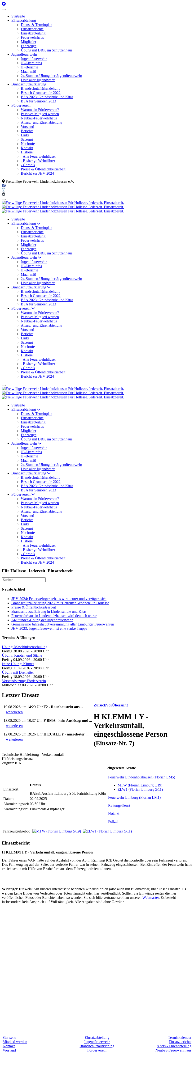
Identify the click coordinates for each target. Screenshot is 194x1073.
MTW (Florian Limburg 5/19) (140, 785)
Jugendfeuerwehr (97, 1042)
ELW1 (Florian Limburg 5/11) (140, 789)
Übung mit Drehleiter (18, 672)
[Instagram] (3, 190)
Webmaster (150, 898)
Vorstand (9, 1050)
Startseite (9, 1037)
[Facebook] (4, 186)
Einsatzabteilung (97, 1037)
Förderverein (96, 1050)
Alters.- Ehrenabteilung (174, 1046)
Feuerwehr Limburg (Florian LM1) (134, 797)
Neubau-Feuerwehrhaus (173, 1050)
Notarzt (113, 813)
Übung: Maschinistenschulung (24, 647)
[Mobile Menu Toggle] (4, 9)
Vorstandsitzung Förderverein (24, 681)
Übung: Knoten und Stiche (22, 655)
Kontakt (9, 1046)
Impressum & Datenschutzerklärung (136, 1067)
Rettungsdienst (119, 805)
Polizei (113, 822)
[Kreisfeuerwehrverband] (3, 194)
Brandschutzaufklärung (96, 1046)
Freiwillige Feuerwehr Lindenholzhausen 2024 (71, 1067)
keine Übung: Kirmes (18, 664)
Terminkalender (179, 1037)
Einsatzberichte (180, 1042)
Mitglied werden (15, 1042)
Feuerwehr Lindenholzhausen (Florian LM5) (141, 777)
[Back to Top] (4, 4)
